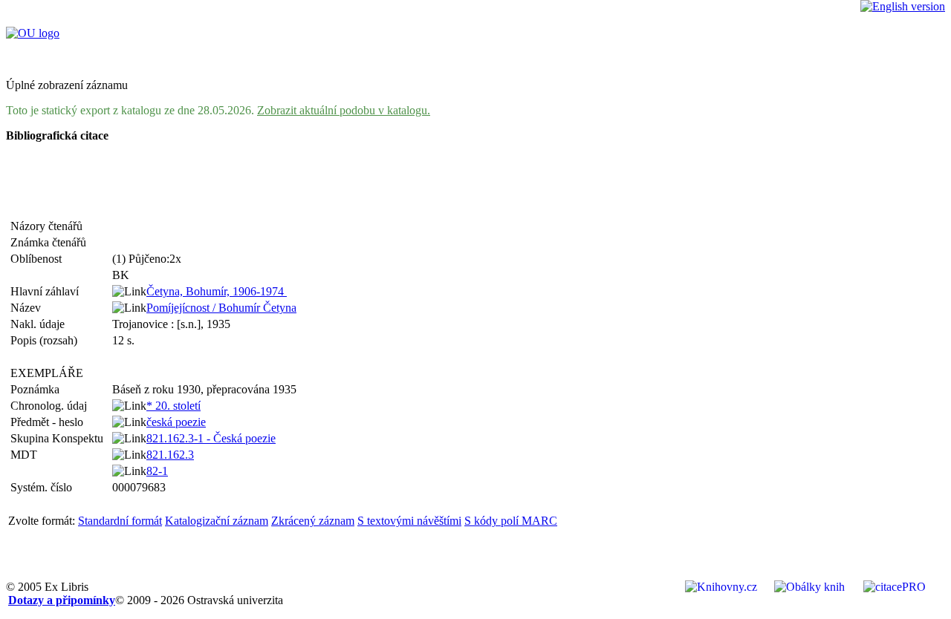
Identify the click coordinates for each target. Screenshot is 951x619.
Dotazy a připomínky (61, 600)
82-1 (157, 471)
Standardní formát (120, 520)
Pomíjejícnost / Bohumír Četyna (221, 307)
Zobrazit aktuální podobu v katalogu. (343, 110)
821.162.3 (170, 454)
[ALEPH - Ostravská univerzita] (32, 33)
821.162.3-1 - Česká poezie (211, 438)
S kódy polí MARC (510, 520)
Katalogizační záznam (216, 520)
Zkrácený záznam (312, 520)
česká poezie (176, 422)
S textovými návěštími (409, 520)
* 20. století (173, 405)
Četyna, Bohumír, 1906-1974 (216, 291)
